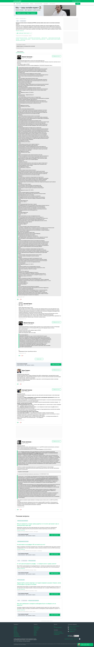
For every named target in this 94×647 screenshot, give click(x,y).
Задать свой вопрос (56, 364)
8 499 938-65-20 (77, 1)
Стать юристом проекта (58, 627)
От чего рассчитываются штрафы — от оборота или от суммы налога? (36, 563)
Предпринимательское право (23, 541)
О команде (15, 627)
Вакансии (15, 628)
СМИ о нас (15, 631)
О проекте (15, 626)
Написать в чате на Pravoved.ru (74, 626)
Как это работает (52, 3)
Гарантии (35, 632)
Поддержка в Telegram (72, 629)
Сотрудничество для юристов (58, 633)
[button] (39, 28)
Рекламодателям (56, 634)
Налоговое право (23, 18)
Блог (54, 626)
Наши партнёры (16, 633)
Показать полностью (21, 530)
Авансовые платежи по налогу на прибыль (53, 39)
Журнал (35, 633)
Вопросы (31, 3)
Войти (78, 3)
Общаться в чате (56, 56)
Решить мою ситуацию (38, 3)
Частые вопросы (36, 628)
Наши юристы (46, 3)
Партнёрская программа (58, 631)
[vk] (79, 639)
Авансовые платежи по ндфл (20, 40)
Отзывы (35, 631)
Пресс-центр (16, 632)
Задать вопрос (18, 3)
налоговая (17, 39)
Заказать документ (25, 3)
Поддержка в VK (72, 631)
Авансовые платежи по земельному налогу (39, 39)
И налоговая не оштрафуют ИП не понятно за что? (31, 544)
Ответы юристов (20, 51)
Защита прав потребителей (23, 520)
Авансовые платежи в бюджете (25, 39)
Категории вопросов (17, 636)
